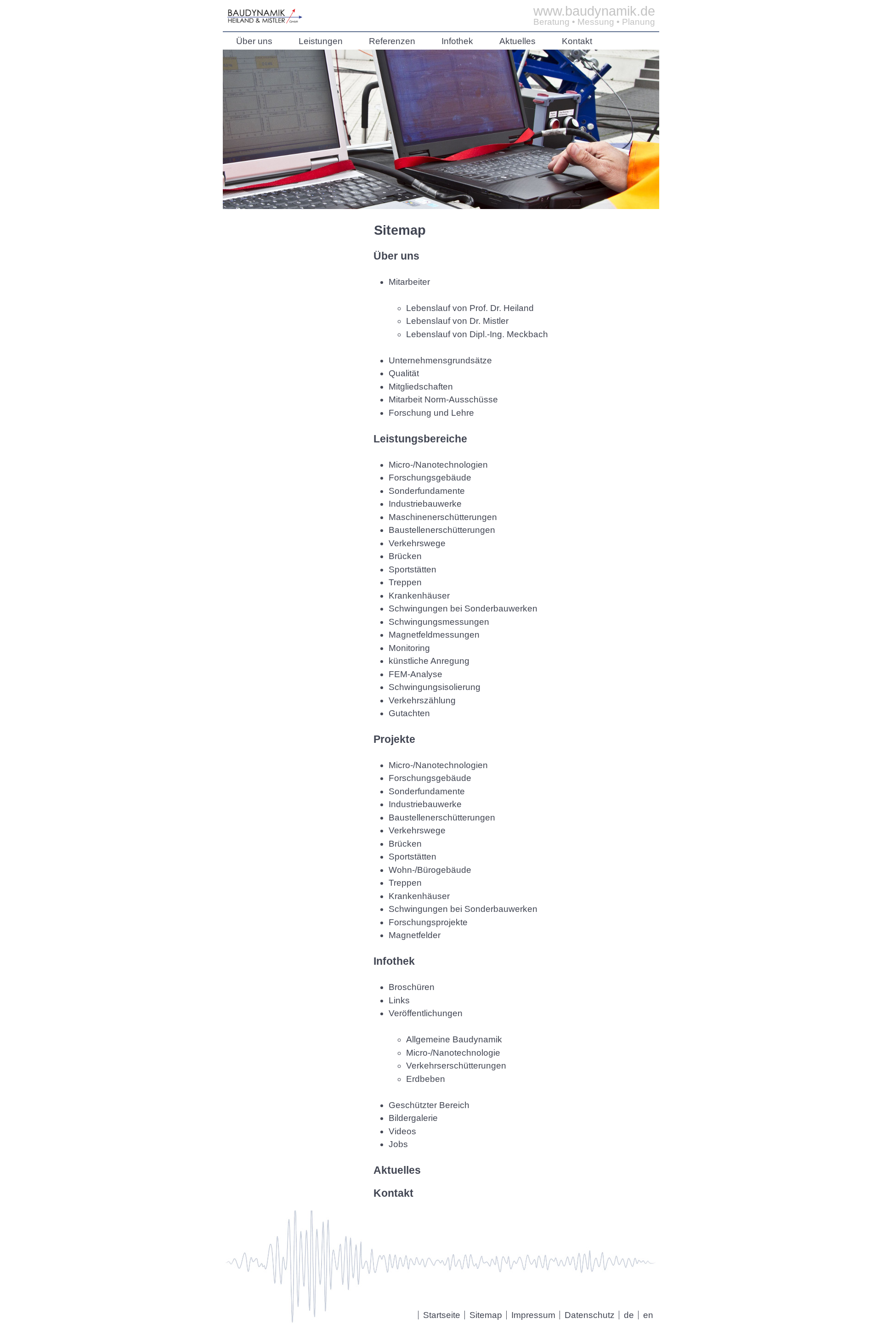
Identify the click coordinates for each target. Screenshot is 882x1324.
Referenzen (392, 41)
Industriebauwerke (425, 504)
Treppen (405, 582)
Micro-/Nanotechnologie (453, 1053)
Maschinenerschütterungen (443, 517)
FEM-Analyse (415, 674)
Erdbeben (425, 1079)
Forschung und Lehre (431, 413)
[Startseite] (264, 20)
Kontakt (577, 41)
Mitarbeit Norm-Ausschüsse (443, 399)
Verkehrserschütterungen (456, 1065)
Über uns (254, 41)
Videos (402, 1131)
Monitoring (409, 648)
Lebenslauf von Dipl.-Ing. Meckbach (477, 334)
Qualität (404, 373)
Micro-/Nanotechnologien (438, 465)
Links (399, 1000)
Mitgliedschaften (421, 386)
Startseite (441, 1315)
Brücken (405, 556)
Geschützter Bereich (429, 1105)
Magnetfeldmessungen (434, 634)
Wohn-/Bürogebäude (430, 870)
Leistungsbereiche (420, 439)
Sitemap (485, 1315)
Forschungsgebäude (430, 477)
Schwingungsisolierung (435, 687)
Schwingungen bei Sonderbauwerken (463, 608)
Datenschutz (590, 1315)
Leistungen (321, 41)
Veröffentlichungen (426, 1013)
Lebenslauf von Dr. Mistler (457, 321)
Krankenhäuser (419, 595)
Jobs (398, 1144)
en (648, 1315)
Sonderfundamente (427, 491)
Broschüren (412, 987)
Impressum (533, 1315)
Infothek (457, 41)
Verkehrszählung (422, 700)
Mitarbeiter (409, 282)
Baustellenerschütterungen (442, 530)
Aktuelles (517, 41)
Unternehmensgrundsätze (440, 360)
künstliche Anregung (429, 661)
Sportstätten (412, 569)
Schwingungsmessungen (439, 622)
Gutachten (409, 713)
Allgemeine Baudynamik (454, 1039)
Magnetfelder (415, 935)
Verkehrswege (417, 543)
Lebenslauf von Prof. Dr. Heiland (470, 308)
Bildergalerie (413, 1118)
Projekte (394, 739)
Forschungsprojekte (428, 922)
